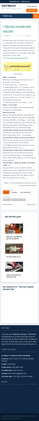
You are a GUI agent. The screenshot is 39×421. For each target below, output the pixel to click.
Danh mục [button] (8, 16)
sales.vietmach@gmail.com (17, 373)
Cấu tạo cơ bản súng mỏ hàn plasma (16, 58)
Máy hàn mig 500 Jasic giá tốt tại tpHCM (14, 238)
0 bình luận (28, 36)
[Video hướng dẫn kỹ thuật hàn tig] (14, 267)
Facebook (14, 192)
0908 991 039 (25, 1)
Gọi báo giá (32, 10)
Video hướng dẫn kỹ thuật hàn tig (13, 276)
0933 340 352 (18, 370)
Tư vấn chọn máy (31, 6)
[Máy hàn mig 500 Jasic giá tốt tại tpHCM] (14, 229)
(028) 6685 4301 (15, 1)
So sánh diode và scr (13, 257)
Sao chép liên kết (25, 192)
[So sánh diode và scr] (14, 249)
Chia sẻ (6, 192)
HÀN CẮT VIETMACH (15, 418)
